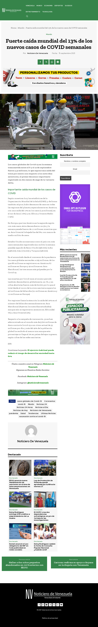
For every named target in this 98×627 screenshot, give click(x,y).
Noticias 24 (42, 404)
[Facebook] (40, 62)
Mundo (21, 28)
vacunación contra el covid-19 (32, 416)
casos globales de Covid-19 (29, 401)
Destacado (13, 478)
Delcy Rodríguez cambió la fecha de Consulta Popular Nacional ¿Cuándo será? (44, 547)
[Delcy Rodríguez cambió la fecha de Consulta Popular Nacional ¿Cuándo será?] (45, 531)
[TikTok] (50, 604)
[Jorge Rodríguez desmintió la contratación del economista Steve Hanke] (85, 267)
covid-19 (22, 404)
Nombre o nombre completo (75, 161)
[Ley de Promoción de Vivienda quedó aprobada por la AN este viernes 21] (45, 468)
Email (75, 169)
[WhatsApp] (51, 62)
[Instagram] (42, 604)
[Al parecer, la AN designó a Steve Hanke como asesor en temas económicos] (85, 287)
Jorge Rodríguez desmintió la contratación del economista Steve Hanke (67, 268)
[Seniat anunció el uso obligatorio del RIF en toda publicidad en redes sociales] (20, 531)
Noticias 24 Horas (25, 407)
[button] (27, 16)
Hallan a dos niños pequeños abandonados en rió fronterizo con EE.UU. (24, 565)
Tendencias (33, 413)
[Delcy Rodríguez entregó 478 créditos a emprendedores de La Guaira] (20, 499)
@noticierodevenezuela (37, 382)
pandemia (13, 413)
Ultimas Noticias (48, 413)
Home (13, 28)
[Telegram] (57, 62)
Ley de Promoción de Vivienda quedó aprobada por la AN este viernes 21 (44, 483)
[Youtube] (61, 604)
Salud (23, 413)
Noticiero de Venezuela (37, 53)
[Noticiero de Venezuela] (32, 431)
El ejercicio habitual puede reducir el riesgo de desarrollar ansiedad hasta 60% (31, 353)
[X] (46, 62)
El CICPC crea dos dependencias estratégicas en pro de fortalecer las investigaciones (44, 516)
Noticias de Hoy (20, 410)
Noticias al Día (41, 407)
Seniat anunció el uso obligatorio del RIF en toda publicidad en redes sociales (18, 547)
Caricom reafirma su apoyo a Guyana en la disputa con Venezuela (73, 563)
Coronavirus (49, 401)
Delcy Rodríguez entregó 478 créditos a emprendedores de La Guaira (19, 515)
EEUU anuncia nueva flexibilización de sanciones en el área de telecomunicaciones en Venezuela (19, 484)
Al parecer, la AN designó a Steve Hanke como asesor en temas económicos (69, 287)
